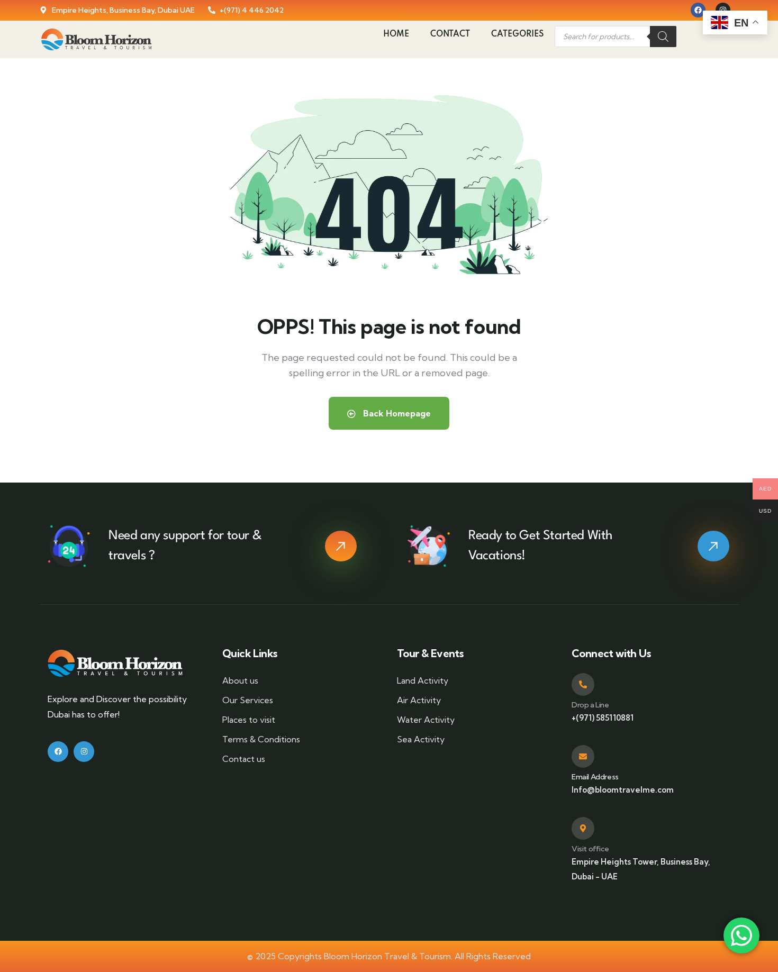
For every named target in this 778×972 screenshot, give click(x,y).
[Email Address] (583, 756)
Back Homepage (396, 413)
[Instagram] (84, 751)
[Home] (96, 39)
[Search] (663, 36)
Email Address (595, 777)
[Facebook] (698, 10)
